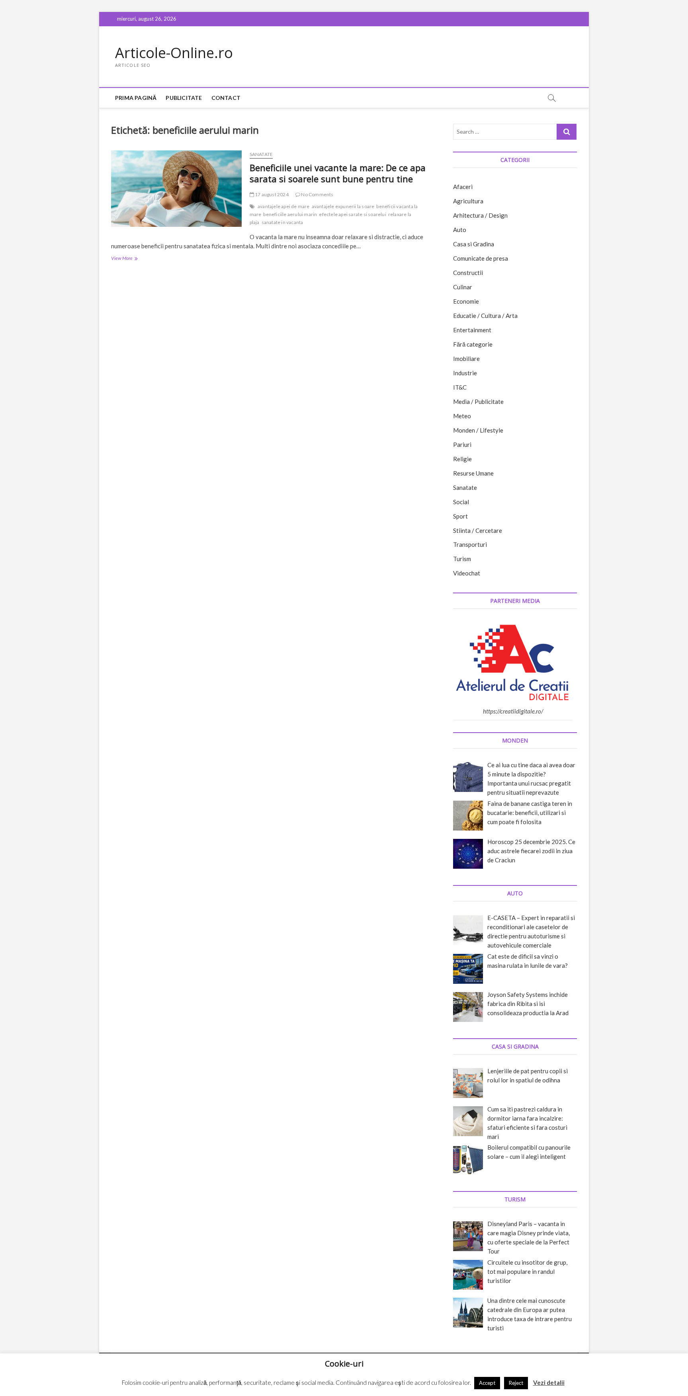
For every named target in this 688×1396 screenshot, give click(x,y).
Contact (225, 97)
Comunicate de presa (480, 258)
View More (131, 259)
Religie (462, 458)
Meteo (462, 415)
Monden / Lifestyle (478, 430)
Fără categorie (473, 344)
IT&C (460, 387)
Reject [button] (516, 1383)
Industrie (465, 372)
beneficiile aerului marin (290, 214)
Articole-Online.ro (174, 53)
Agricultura (468, 201)
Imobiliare (466, 358)
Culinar (462, 287)
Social (461, 501)
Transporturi (470, 544)
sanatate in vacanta (282, 222)
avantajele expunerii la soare (343, 206)
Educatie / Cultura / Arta (485, 315)
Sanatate (261, 154)
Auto (459, 229)
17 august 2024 (271, 194)
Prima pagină (135, 97)
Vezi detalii (549, 1382)
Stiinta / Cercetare (477, 530)
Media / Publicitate (478, 401)
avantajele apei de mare (284, 206)
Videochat (466, 573)
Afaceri (463, 186)
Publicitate (184, 97)
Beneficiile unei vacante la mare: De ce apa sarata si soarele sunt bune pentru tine (338, 173)
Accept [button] (487, 1383)
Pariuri (462, 444)
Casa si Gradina (473, 244)
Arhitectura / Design (480, 215)
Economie (466, 301)
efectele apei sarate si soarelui (352, 214)
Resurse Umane (473, 473)
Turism (462, 558)
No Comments (316, 194)
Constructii (468, 272)
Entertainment (472, 329)
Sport (460, 516)
